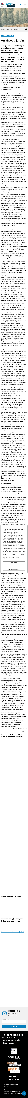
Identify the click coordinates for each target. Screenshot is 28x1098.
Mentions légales (8, 1091)
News (8, 29)
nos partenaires (12, 529)
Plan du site (17, 1091)
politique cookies (7, 558)
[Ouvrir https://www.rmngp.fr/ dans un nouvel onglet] (14, 1058)
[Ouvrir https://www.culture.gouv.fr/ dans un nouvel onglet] (14, 1051)
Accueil (3, 29)
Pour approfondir (8, 35)
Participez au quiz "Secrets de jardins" (12, 932)
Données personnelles (10, 1088)
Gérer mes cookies (9, 1090)
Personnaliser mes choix (14, 569)
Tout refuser (14, 566)
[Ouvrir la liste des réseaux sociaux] (26, 29)
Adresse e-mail (6, 1019)
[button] (25, 5)
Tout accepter (14, 562)
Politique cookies (8, 1093)
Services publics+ (18, 1093)
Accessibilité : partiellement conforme (11, 1085)
